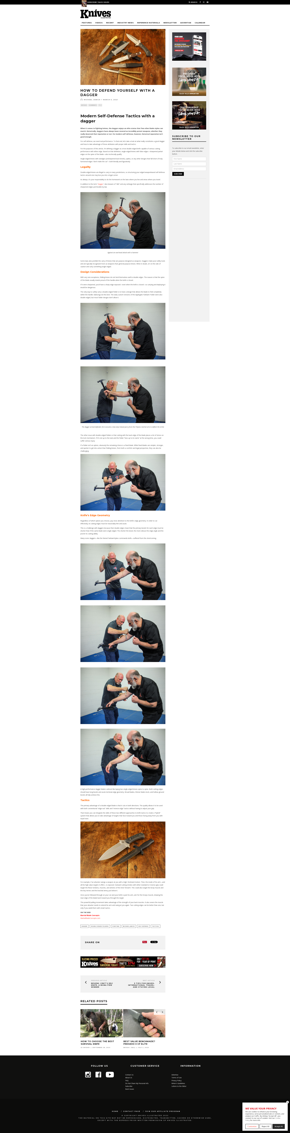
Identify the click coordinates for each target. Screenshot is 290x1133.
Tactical (155, 926)
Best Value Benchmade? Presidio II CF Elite (139, 1042)
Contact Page (131, 1111)
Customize (252, 1126)
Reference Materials (148, 23)
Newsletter (170, 23)
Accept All (279, 1126)
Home (115, 1111)
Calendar (200, 23)
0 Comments (93, 105)
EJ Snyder (85, 1047)
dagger (100, 184)
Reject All (265, 1126)
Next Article (149, 980)
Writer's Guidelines (178, 1083)
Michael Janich (92, 100)
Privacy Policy (176, 1080)
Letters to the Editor (179, 1086)
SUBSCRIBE (178, 174)
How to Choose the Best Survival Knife (97, 1042)
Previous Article (99, 980)
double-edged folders (100, 926)
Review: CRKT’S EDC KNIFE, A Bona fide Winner (102, 985)
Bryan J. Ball (129, 1047)
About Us (128, 1078)
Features (87, 23)
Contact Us (129, 1075)
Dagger (84, 926)
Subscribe (128, 1086)
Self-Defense (143, 926)
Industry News (125, 23)
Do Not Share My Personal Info (137, 1083)
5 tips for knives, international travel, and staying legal (141, 985)
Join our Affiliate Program (162, 1111)
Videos (99, 23)
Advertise (185, 23)
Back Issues (129, 1089)
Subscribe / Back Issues (98, 2)
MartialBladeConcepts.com (90, 918)
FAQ (126, 1080)
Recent (110, 23)
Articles (84, 105)
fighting (115, 926)
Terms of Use (177, 1078)
